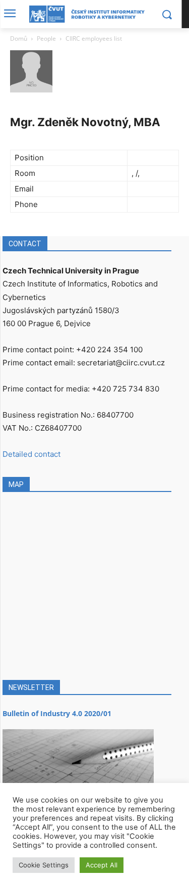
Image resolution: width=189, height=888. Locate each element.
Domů (18, 38)
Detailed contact (31, 454)
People (46, 38)
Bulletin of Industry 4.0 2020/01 (57, 713)
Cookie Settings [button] (44, 865)
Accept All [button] (101, 865)
